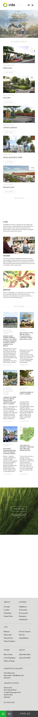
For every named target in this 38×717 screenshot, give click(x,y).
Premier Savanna (24, 631)
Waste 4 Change (9, 661)
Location (7, 610)
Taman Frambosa (9, 641)
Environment (8, 331)
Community (7, 388)
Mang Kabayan (24, 638)
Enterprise (7, 330)
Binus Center (8, 654)
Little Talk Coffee (25, 654)
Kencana (22, 635)
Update (5, 394)
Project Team (8, 616)
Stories (6, 333)
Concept (7, 606)
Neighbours (23, 606)
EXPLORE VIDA (19, 508)
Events (22, 389)
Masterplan (7, 613)
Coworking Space (9, 658)
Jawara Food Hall (24, 658)
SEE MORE (9, 72)
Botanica (7, 631)
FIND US (25, 714)
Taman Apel (8, 635)
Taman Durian (8, 638)
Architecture (23, 619)
